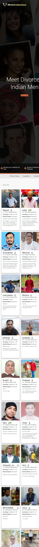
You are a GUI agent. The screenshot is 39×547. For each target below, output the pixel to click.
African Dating (14, 176)
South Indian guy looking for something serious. (11, 261)
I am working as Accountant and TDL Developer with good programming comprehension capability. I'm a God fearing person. (30, 436)
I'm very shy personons (28, 476)
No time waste (26, 431)
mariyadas (8, 295)
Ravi (5, 423)
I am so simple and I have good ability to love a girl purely (10, 307)
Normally (5, 516)
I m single (25, 518)
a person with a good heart (10, 474)
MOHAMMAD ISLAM (9, 508)
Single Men (26, 176)
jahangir (6, 337)
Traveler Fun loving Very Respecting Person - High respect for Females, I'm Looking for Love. (29, 266)
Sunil (24, 508)
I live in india (6, 391)
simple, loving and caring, (10, 433)
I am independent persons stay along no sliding (29, 391)
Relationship (6, 346)
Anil (24, 465)
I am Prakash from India (28, 389)
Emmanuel (8, 252)
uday (24, 210)
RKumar (26, 252)
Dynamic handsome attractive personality (11, 219)
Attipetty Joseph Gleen (9, 465)
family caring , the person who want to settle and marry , (11, 350)
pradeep (26, 337)
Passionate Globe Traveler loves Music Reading (30, 261)
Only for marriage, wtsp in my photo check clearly (11, 431)
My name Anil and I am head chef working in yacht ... (30, 474)
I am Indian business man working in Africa (29, 306)
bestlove (5, 304)
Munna (25, 295)
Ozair (24, 423)
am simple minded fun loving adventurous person (30, 346)
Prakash (26, 380)
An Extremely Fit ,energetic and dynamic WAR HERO (30, 219)
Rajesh (6, 210)
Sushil (6, 380)
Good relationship (27, 516)
